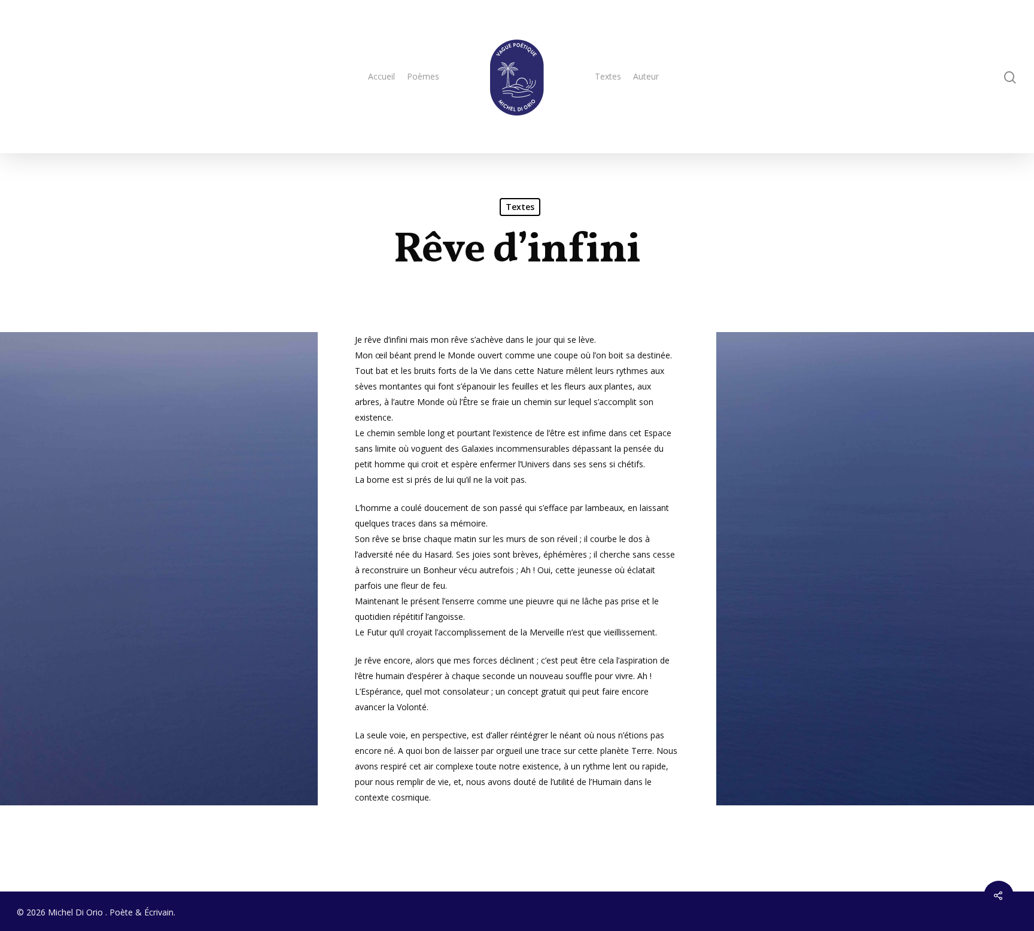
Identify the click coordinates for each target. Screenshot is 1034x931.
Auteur (646, 76)
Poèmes (423, 76)
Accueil (381, 76)
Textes (608, 76)
